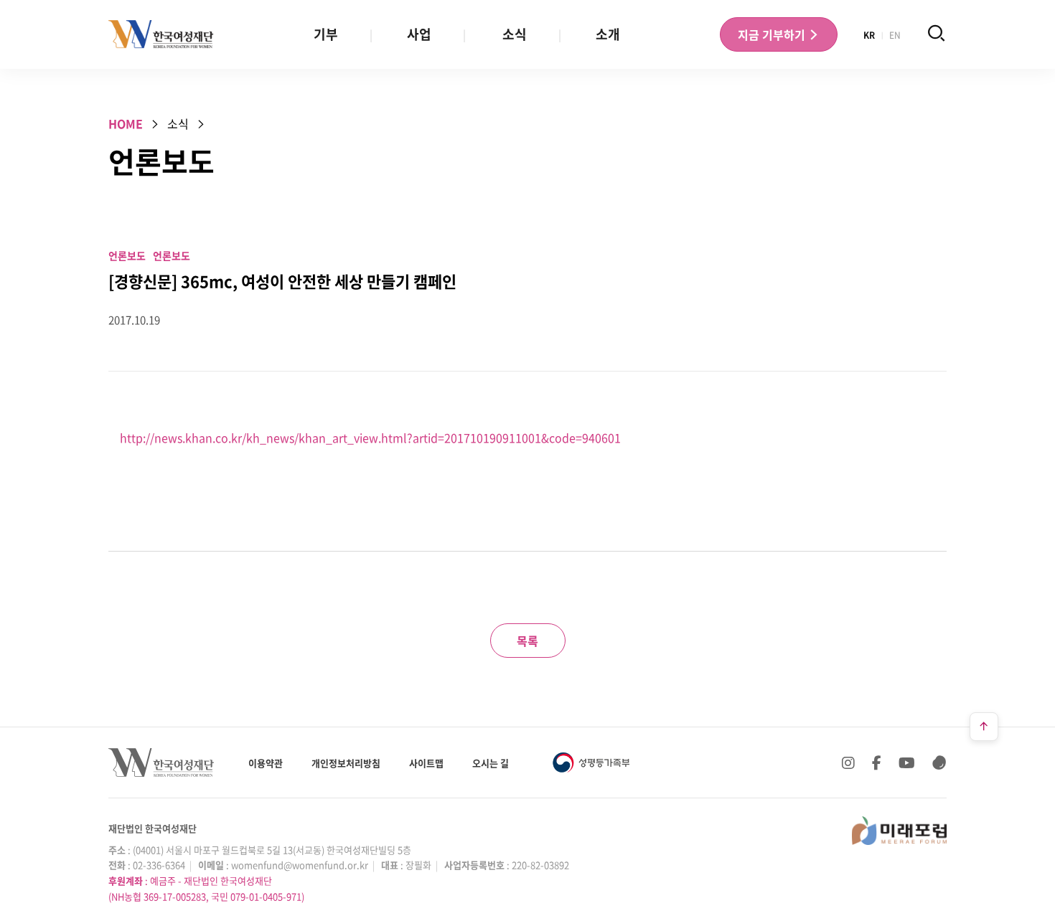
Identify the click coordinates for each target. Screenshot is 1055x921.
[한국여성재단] (161, 34)
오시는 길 (490, 763)
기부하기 (773, 34)
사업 (419, 34)
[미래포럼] (899, 830)
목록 (527, 640)
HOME (125, 123)
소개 (608, 34)
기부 (326, 34)
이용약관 (265, 763)
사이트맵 (426, 763)
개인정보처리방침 (345, 763)
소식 (514, 34)
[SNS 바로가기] (939, 762)
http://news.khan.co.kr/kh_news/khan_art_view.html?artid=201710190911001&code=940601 (370, 437)
